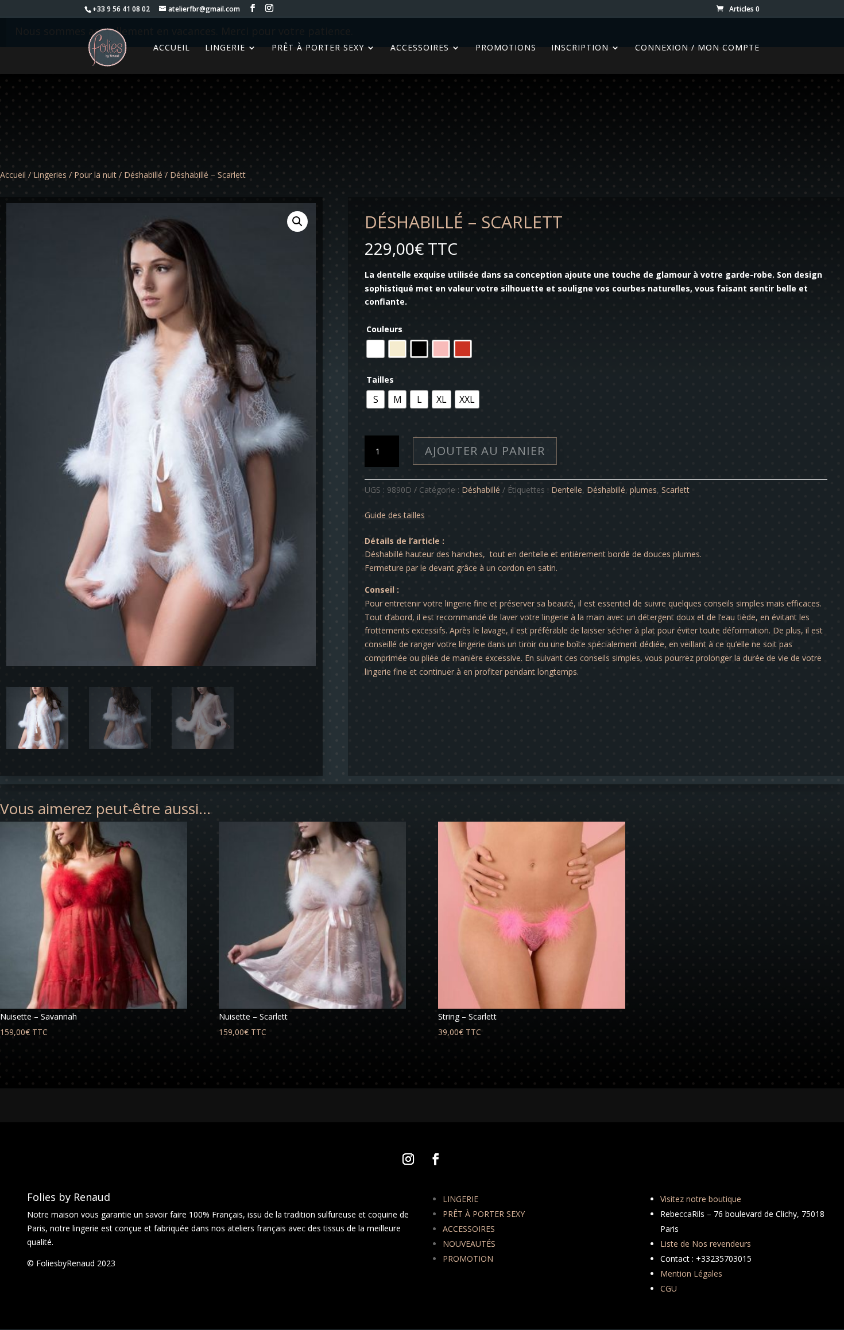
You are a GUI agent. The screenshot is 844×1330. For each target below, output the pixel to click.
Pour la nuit (95, 174)
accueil (171, 48)
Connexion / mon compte (697, 48)
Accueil (13, 174)
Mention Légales (691, 1273)
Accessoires (419, 48)
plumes (643, 489)
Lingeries (50, 174)
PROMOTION (468, 1258)
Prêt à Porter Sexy (318, 48)
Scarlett (675, 489)
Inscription (580, 48)
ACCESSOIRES (469, 1228)
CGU (668, 1288)
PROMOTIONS (505, 48)
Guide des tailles (395, 515)
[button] (297, 221)
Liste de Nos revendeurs (705, 1243)
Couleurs (384, 329)
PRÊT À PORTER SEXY (484, 1213)
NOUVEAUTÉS (469, 1243)
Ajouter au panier (485, 450)
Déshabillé (143, 174)
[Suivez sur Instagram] (408, 1159)
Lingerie (225, 48)
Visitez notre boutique (700, 1198)
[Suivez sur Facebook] (435, 1159)
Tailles (380, 379)
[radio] (375, 348)
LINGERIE (460, 1198)
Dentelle (566, 489)
